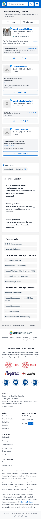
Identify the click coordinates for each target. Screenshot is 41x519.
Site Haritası (6, 455)
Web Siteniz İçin (27, 420)
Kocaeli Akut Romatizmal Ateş (16, 276)
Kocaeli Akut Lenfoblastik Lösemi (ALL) (20, 271)
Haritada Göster (32, 48)
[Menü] (37, 4)
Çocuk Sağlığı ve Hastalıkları (22, 32)
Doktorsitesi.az (7, 466)
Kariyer (27, 423)
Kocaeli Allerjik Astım (13, 281)
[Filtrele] (31, 4)
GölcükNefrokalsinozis (13, 244)
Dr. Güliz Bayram (20, 66)
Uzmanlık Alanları (7, 419)
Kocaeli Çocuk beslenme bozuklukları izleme (19, 299)
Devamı (35, 42)
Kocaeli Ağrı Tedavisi (13, 260)
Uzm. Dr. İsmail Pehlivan (22, 29)
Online (18, 338)
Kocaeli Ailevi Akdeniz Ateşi (15, 265)
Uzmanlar (5, 416)
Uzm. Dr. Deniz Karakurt (23, 101)
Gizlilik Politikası (7, 445)
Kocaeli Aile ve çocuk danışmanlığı (17, 316)
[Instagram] (22, 516)
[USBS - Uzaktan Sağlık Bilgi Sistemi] (29, 365)
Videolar (5, 338)
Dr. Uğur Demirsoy (20, 129)
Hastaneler (5, 428)
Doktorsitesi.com (8, 462)
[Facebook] (15, 516)
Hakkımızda (6, 437)
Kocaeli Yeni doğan (12, 311)
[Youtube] (26, 516)
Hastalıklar (5, 422)
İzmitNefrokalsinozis (13, 249)
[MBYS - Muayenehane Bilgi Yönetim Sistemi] (12, 365)
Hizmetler (5, 425)
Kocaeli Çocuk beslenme (14, 306)
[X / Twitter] (19, 516)
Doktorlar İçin (27, 416)
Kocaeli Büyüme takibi (13, 292)
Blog (12, 338)
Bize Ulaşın (5, 441)
